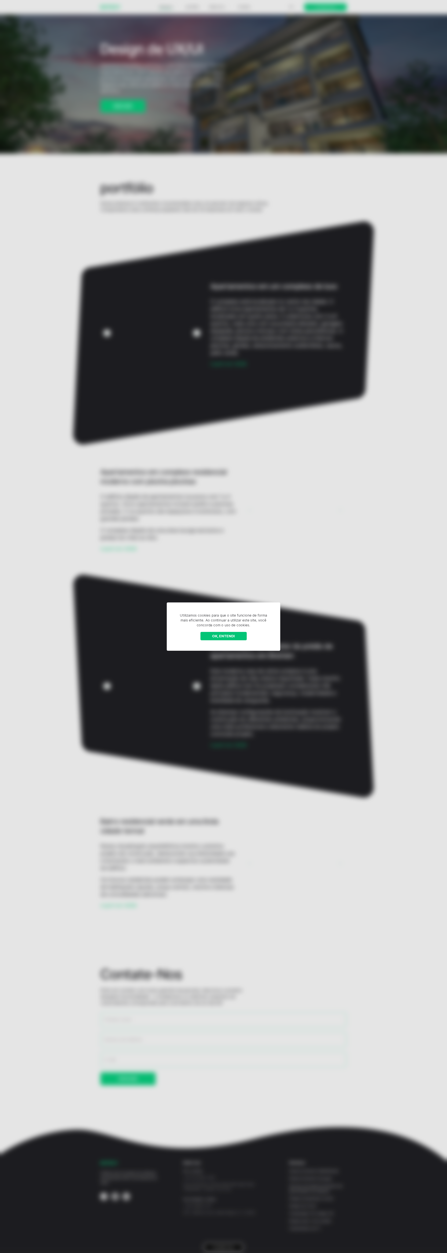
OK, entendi (223, 636)
